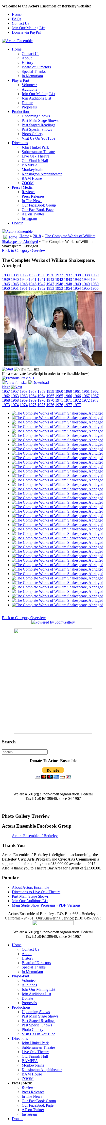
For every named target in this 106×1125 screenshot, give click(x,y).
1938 (77, 275)
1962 (95, 391)
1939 (95, 275)
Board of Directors (36, 67)
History (27, 62)
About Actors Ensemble (30, 887)
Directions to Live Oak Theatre (36, 892)
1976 (50, 405)
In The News (32, 201)
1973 (95, 400)
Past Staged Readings (38, 125)
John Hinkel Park (35, 147)
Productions (21, 111)
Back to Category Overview (24, 250)
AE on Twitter (33, 214)
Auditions (29, 89)
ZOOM (28, 183)
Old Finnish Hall (35, 160)
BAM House (32, 178)
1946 (24, 284)
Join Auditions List (36, 98)
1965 (50, 396)
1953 (50, 288)
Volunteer (29, 85)
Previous (27, 378)
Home (16, 14)
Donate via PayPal (26, 32)
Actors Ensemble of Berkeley (35, 836)
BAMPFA (30, 165)
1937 (59, 275)
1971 (59, 400)
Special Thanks (34, 71)
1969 (24, 400)
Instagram (29, 218)
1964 (32, 396)
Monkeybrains (33, 169)
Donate (27, 103)
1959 (41, 391)
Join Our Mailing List (28, 28)
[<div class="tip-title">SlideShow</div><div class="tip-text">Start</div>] (7, 369)
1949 (77, 284)
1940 (15, 279)
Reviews (28, 192)
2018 (37, 236)
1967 (86, 396)
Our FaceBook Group (39, 205)
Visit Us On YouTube (38, 138)
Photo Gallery (32, 134)
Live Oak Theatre (35, 156)
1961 (77, 391)
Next (6, 387)
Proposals (29, 107)
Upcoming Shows (36, 116)
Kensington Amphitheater (42, 174)
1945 (6, 284)
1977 (68, 405)
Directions (20, 143)
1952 (32, 288)
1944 (86, 279)
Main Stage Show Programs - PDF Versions (46, 905)
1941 (32, 279)
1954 (68, 288)
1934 (6, 275)
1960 (59, 391)
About (27, 58)
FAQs (16, 19)
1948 (59, 284)
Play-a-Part (20, 80)
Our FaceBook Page (37, 210)
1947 (41, 284)
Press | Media (22, 187)
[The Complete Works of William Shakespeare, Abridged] (53, 365)
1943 (68, 279)
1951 (15, 288)
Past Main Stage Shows (40, 120)
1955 (86, 288)
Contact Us (20, 23)
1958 (24, 391)
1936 (41, 275)
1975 (32, 405)
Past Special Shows (37, 129)
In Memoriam (32, 76)
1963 (15, 396)
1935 (24, 275)
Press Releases (33, 196)
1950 (95, 284)
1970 (41, 400)
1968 (6, 400)
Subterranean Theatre (38, 152)
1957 (6, 391)
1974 (15, 405)
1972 (77, 400)
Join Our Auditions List (30, 901)
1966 (68, 396)
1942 (50, 279)
